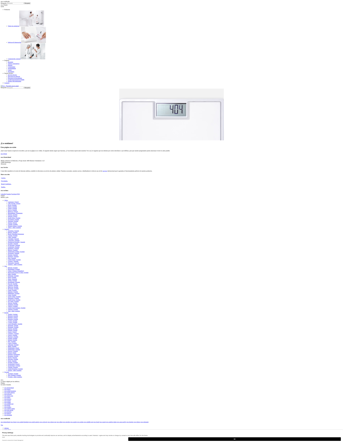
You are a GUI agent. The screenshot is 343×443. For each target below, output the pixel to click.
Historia (10, 65)
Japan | (12, 279)
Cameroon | (13, 202)
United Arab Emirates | (16, 308)
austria (7, 400)
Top (2, 425)
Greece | (12, 335)
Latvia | (12, 343)
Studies (3, 187)
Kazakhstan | (14, 282)
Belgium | (13, 316)
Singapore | (13, 298)
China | (16, 271)
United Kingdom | (15, 369)
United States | (14, 259)
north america (9, 392)
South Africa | (14, 218)
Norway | (13, 351)
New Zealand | (14, 375)
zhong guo (8, 396)
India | (12, 274)
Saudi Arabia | (14, 296)
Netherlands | (13, 348)
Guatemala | (13, 247)
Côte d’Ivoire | (14, 203)
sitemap (6, 428)
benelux (8, 412)
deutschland (9, 388)
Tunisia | (12, 223)
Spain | (12, 361)
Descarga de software (14, 76)
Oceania (6, 372)
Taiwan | (12, 303)
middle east (8, 404)
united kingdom (10, 391)
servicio (105, 171)
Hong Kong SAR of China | (18, 272)
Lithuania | (13, 345)
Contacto (6, 83)
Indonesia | (13, 276)
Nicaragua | (13, 253)
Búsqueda (27, 3)
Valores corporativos (13, 63)
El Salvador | (14, 245)
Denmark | (13, 325)
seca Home (4, 154)
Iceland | (12, 338)
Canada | (12, 235)
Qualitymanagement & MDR (16, 79)
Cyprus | (12, 322)
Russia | (12, 357)
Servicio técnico (12, 75)
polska (7, 402)
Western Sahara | (15, 226)
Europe (6, 312)
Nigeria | (12, 215)
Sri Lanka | (13, 301)
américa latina (9, 408)
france (7, 389)
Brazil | (16, 234)
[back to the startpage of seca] (10, 86)
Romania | (13, 356)
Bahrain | (13, 267)
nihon (7, 397)
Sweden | (13, 362)
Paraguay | (13, 256)
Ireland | (12, 340)
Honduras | (13, 248)
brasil (7, 405)
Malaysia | (13, 287)
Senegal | (12, 216)
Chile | (12, 237)
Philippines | (13, 293)
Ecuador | (13, 243)
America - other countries (15, 264)
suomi (103, 422)
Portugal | (14, 354)
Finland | (12, 330)
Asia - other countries (14, 311)
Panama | (13, 255)
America (6, 229)
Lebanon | (13, 285)
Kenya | (12, 210)
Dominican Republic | (16, 242)
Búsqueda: (4, 3)
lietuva (7, 413)
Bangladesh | (14, 269)
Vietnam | (13, 309)
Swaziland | (13, 219)
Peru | (12, 258)
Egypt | (12, 205)
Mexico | (13, 250)
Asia (5, 266)
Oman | (12, 290)
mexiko (66, 422)
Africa (6, 200)
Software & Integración (14, 42)
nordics (7, 407)
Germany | (13, 333)
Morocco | (13, 211)
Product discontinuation (14, 81)
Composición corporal (14, 59)
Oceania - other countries (15, 377)
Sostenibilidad (12, 68)
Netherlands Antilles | (16, 251)
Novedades (11, 71)
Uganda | (13, 224)
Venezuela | (13, 263)
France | (12, 332)
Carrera (3, 178)
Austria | (13, 314)
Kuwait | (12, 284)
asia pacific (8, 410)
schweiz (8, 394)
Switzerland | (13, 364)
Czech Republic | (15, 324)
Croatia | (12, 320)
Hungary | (13, 337)
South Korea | (14, 300)
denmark (8, 415)
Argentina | (13, 231)
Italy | (12, 341)
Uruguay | (13, 261)
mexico (7, 399)
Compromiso (11, 67)
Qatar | (12, 295)
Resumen (10, 62)
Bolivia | (12, 232)
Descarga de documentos (15, 78)
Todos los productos (13, 26)
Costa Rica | (13, 240)
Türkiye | (13, 306)
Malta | (12, 346)
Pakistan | (13, 292)
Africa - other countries (14, 227)
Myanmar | (13, 288)
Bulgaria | (13, 319)
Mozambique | (15, 213)
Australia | (13, 373)
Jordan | (12, 280)
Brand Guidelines (6, 184)
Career (10, 70)
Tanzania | (13, 221)
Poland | (12, 353)
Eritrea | (12, 207)
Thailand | (13, 304)
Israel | (12, 277)
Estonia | (12, 328)
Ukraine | (13, 367)
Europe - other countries (14, 370)
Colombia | (13, 239)
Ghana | (12, 208)
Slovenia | (13, 359)
